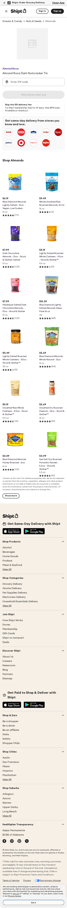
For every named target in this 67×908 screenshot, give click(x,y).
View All (6, 569)
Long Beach (9, 811)
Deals (5, 642)
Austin (6, 757)
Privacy (27, 880)
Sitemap (7, 678)
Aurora (6, 798)
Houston (7, 771)
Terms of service (10, 880)
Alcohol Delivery (12, 588)
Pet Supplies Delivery (14, 592)
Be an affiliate (10, 730)
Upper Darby (10, 807)
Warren (6, 803)
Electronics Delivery (14, 597)
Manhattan (9, 775)
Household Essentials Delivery (20, 601)
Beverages (8, 552)
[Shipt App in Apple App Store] (11, 531)
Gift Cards (8, 633)
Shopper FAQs (11, 743)
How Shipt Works (12, 620)
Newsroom (8, 665)
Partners (7, 674)
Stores (6, 624)
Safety (6, 739)
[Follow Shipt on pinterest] (19, 841)
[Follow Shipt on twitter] (27, 841)
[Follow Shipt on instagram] (12, 841)
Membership (9, 629)
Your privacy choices (50, 880)
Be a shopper (10, 721)
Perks (5, 734)
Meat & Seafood (12, 565)
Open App (58, 3)
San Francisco (10, 762)
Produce (7, 560)
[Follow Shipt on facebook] (4, 841)
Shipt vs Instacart (13, 638)
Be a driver (8, 725)
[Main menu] (6, 11)
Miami (6, 766)
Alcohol (7, 547)
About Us (7, 656)
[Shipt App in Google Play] (34, 531)
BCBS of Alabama (13, 835)
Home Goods (10, 556)
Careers (7, 661)
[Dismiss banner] (4, 3)
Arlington (8, 794)
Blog (5, 670)
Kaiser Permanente (13, 830)
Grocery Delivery (12, 584)
